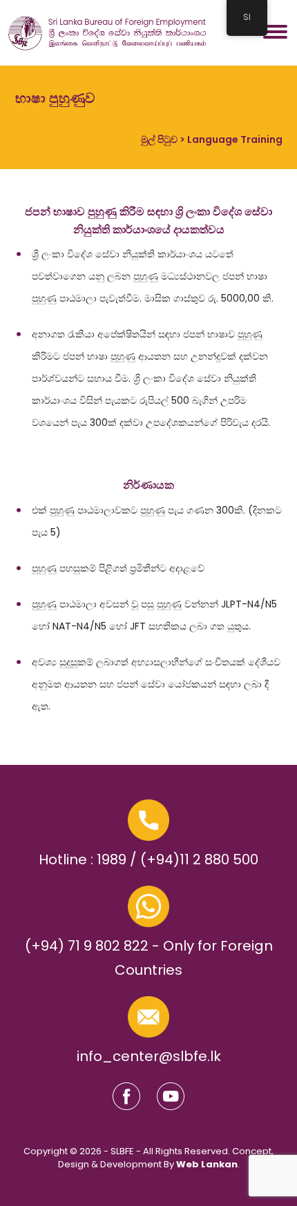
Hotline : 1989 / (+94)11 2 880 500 (148, 859)
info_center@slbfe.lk (149, 1056)
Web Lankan (207, 1164)
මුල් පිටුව (159, 139)
